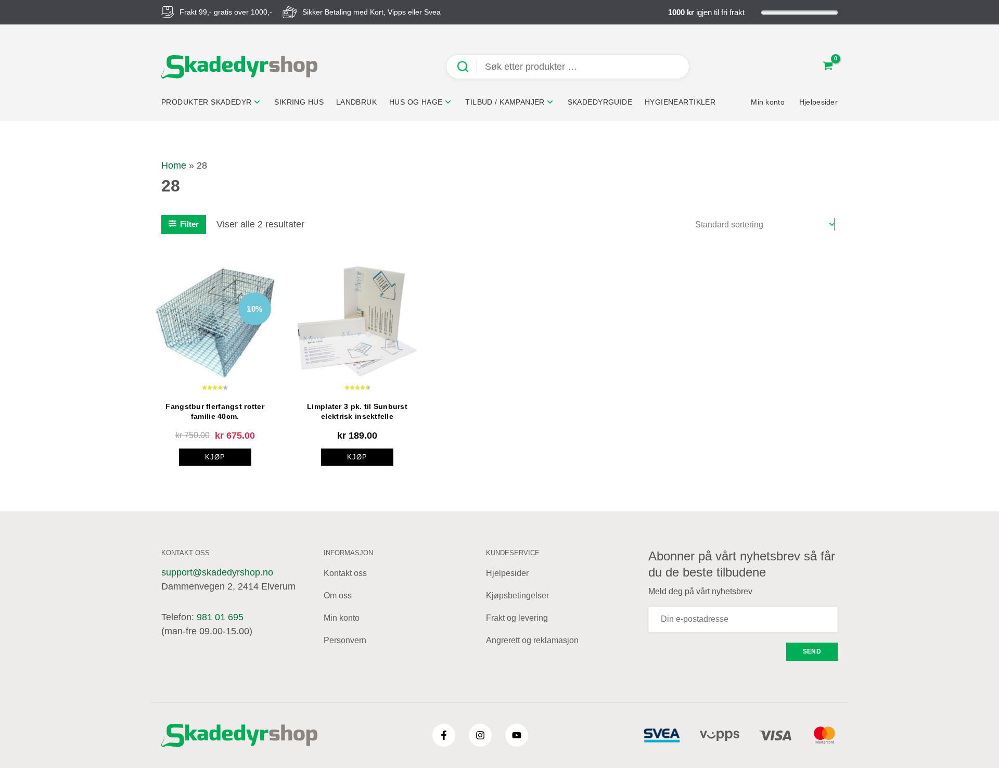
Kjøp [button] (357, 457)
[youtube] (516, 735)
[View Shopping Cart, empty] (828, 67)
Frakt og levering (517, 617)
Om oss (338, 595)
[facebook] (443, 735)
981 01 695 (220, 617)
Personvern (345, 640)
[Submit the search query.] (466, 66)
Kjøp (215, 457)
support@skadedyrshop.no (217, 572)
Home (173, 165)
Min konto (342, 617)
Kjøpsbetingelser (517, 595)
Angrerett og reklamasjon (532, 640)
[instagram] (480, 735)
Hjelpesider (507, 573)
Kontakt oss (345, 573)
